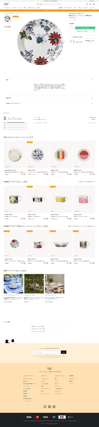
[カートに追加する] (24, 174)
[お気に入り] (90, 4)
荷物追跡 (25, 393)
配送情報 (25, 391)
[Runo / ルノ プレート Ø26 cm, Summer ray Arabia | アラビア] (40, 42)
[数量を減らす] (70, 28)
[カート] (93, 4)
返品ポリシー (26, 381)
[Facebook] (45, 406)
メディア (71, 383)
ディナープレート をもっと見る (38, 331)
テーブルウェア (7, 7)
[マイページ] (87, 4)
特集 (80, 7)
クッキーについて (27, 401)
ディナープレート (16, 13)
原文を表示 (45, 122)
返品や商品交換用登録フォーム (30, 383)
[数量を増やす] (74, 28)
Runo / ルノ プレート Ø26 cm (25, 13)
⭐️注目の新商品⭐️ (59, 388)
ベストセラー (85, 7)
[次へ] (63, 42)
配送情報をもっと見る (89, 41)
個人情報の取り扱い (27, 398)
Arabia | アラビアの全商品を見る (86, 181)
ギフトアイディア (68, 7)
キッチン (20, 7)
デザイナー (57, 383)
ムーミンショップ (45, 393)
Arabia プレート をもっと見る (38, 326)
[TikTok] (54, 406)
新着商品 (61, 7)
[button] (72, 20)
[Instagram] (49, 406)
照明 (25, 7)
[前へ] (15, 42)
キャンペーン (92, 7)
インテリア (14, 7)
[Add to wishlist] (22, 174)
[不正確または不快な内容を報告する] (94, 123)
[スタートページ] (6, 4)
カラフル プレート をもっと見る (38, 328)
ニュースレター (26, 386)
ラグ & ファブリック (31, 7)
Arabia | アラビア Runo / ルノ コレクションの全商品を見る (80, 226)
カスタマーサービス (27, 378)
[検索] (38, 4)
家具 (38, 7)
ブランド (75, 7)
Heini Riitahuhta (72, 13)
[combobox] (92, 1)
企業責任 (71, 381)
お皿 (11, 13)
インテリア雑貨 (44, 383)
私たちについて (72, 378)
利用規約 (25, 396)
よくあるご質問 (26, 388)
